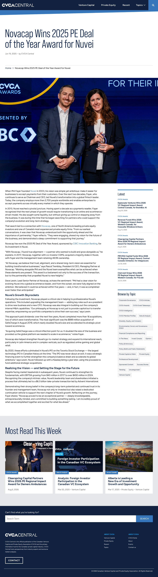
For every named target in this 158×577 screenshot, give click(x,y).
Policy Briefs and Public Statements (132, 349)
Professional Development (128, 359)
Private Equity (144, 354)
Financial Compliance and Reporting (132, 333)
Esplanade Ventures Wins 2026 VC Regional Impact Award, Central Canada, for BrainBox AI (132, 205)
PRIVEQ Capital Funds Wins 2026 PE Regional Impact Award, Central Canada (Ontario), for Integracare (134, 258)
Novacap (45, 226)
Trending (122, 370)
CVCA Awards (123, 199)
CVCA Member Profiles (127, 316)
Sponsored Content (126, 364)
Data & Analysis (144, 316)
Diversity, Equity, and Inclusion (130, 321)
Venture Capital (124, 375)
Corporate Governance (127, 300)
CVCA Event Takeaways (141, 305)
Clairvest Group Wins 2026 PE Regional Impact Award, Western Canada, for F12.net (130, 275)
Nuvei (33, 191)
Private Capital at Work (127, 354)
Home (8, 68)
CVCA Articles (144, 300)
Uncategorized (134, 370)
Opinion (148, 338)
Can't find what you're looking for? (22, 512)
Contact (14, 560)
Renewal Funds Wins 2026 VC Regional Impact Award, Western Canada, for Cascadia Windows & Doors (130, 223)
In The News (123, 338)
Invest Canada (137, 338)
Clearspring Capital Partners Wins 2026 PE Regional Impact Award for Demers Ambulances (132, 241)
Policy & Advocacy (126, 344)
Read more (29, 467)
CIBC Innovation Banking (85, 243)
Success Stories (142, 364)
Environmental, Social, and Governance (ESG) (133, 327)
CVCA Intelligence (125, 311)
